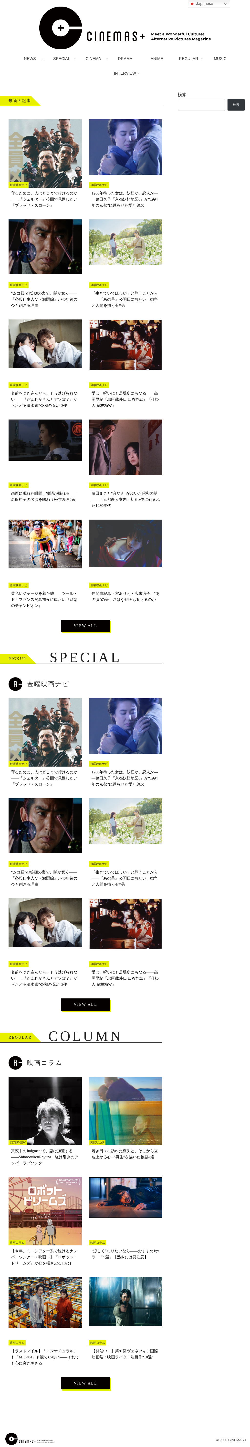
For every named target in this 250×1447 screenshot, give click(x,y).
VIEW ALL (85, 626)
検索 (182, 94)
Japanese (204, 3)
